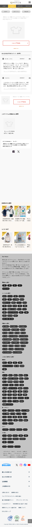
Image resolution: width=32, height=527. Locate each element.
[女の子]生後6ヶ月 (15, 342)
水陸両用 (22, 365)
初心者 (9, 435)
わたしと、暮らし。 (8, 453)
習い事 (14, 305)
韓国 (20, 394)
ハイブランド (21, 397)
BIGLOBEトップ (6, 511)
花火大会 (22, 299)
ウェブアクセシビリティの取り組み (11, 496)
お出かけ (4, 296)
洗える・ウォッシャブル (8, 365)
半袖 (15, 391)
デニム (4, 410)
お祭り (4, 299)
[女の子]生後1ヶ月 (24, 339)
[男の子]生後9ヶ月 (15, 329)
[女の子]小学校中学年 (7, 352)
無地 (20, 417)
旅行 (16, 296)
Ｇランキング (7, 451)
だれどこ (13, 451)
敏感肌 (25, 394)
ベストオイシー (17, 453)
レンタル (4, 397)
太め (11, 385)
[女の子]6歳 (11, 349)
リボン (9, 417)
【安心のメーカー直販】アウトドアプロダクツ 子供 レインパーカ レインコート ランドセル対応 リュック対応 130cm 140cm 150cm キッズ (16, 145)
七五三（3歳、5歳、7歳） (8, 318)
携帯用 (20, 388)
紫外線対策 (10, 381)
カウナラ (12, 455)
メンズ (4, 6)
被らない (26, 378)
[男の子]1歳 (22, 329)
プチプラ (4, 401)
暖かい (25, 375)
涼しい (4, 378)
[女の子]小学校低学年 (19, 349)
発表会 (9, 305)
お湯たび (25, 451)
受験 (4, 305)
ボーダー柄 (12, 413)
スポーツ (19, 309)
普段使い (26, 420)
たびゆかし (24, 455)
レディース (20, 6)
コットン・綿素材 (25, 410)
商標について (22, 507)
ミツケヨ (18, 455)
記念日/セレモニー (6, 302)
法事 (26, 312)
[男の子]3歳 (11, 332)
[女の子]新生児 (16, 339)
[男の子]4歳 (17, 332)
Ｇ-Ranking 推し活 (21, 457)
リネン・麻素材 (6, 413)
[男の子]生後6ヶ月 (6, 329)
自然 (16, 420)
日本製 (14, 394)
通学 (20, 305)
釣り (21, 312)
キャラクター (10, 442)
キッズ (12, 6)
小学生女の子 (15, 438)
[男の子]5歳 (23, 332)
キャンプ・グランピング (13, 312)
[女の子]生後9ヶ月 (24, 342)
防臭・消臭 (16, 365)
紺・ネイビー (19, 429)
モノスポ (25, 453)
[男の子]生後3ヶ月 (22, 326)
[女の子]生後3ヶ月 (6, 342)
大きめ (21, 381)
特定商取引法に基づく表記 (20, 504)
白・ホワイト (5, 429)
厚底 (10, 397)
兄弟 (21, 435)
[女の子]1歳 (5, 345)
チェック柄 (18, 413)
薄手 (10, 391)
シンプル (4, 420)
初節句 (15, 315)
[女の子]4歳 (23, 345)
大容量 (21, 385)
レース (24, 413)
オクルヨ (19, 451)
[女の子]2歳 (11, 345)
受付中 (5, 11)
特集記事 (26, 11)
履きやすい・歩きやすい (13, 378)
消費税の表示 (14, 492)
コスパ (9, 401)
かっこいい (5, 423)
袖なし (4, 394)
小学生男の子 (22, 438)
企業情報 (5, 481)
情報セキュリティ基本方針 (9, 507)
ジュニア (4, 435)
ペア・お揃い (15, 401)
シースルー (18, 410)
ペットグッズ (17, 446)
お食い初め (10, 315)
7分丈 (9, 394)
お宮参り (4, 315)
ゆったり (16, 385)
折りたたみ (25, 388)
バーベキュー (21, 296)
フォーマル (11, 423)
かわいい (25, 417)
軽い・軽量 (5, 388)
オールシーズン (6, 288)
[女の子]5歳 (5, 349)
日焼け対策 (16, 381)
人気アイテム (16, 11)
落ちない (21, 378)
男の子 (9, 438)
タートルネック (11, 410)
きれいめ (21, 420)
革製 (15, 417)
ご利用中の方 (6, 486)
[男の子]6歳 (5, 336)
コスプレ (4, 446)
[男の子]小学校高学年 (7, 339)
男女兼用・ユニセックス (8, 404)
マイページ (28, 6)
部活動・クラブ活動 (12, 309)
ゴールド (25, 429)
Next (29, 212)
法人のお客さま (7, 477)
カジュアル (10, 420)
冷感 (10, 362)
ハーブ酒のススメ (11, 457)
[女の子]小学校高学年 (17, 352)
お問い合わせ (5, 492)
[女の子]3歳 (17, 345)
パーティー (19, 302)
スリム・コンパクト (13, 388)
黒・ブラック (12, 429)
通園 (25, 305)
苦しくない (5, 375)
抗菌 (4, 369)
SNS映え (22, 401)
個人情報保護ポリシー (8, 500)
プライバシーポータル (22, 500)
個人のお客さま (7, 472)
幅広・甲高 (25, 391)
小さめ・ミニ (5, 385)
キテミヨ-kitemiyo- (7, 141)
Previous (3, 212)
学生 (4, 442)
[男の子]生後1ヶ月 (14, 326)
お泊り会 (25, 302)
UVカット (5, 362)
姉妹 (26, 435)
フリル (4, 417)
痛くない (4, 381)
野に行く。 (6, 455)
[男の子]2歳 (5, 332)
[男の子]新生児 (6, 326)
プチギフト (15, 435)
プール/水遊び (16, 299)
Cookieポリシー (6, 504)
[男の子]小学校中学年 (23, 336)
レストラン (10, 296)
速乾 (20, 362)
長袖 (20, 391)
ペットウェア (10, 446)
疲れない (21, 375)
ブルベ (14, 397)
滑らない (10, 375)
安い (27, 397)
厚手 (4, 391)
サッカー (24, 309)
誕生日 (13, 302)
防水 (15, 362)
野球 (4, 312)
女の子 (4, 438)
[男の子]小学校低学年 (13, 336)
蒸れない (15, 375)
